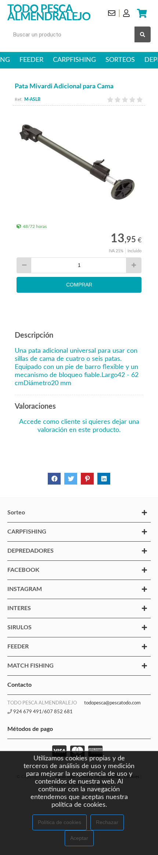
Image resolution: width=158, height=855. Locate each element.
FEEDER (31, 60)
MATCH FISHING (30, 666)
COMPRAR (79, 285)
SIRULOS (19, 627)
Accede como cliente (49, 422)
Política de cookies (59, 822)
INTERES (19, 608)
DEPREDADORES (30, 551)
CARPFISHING (74, 60)
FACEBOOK (23, 570)
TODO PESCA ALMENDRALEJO (48, 13)
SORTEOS (120, 60)
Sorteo (16, 513)
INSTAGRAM (24, 589)
